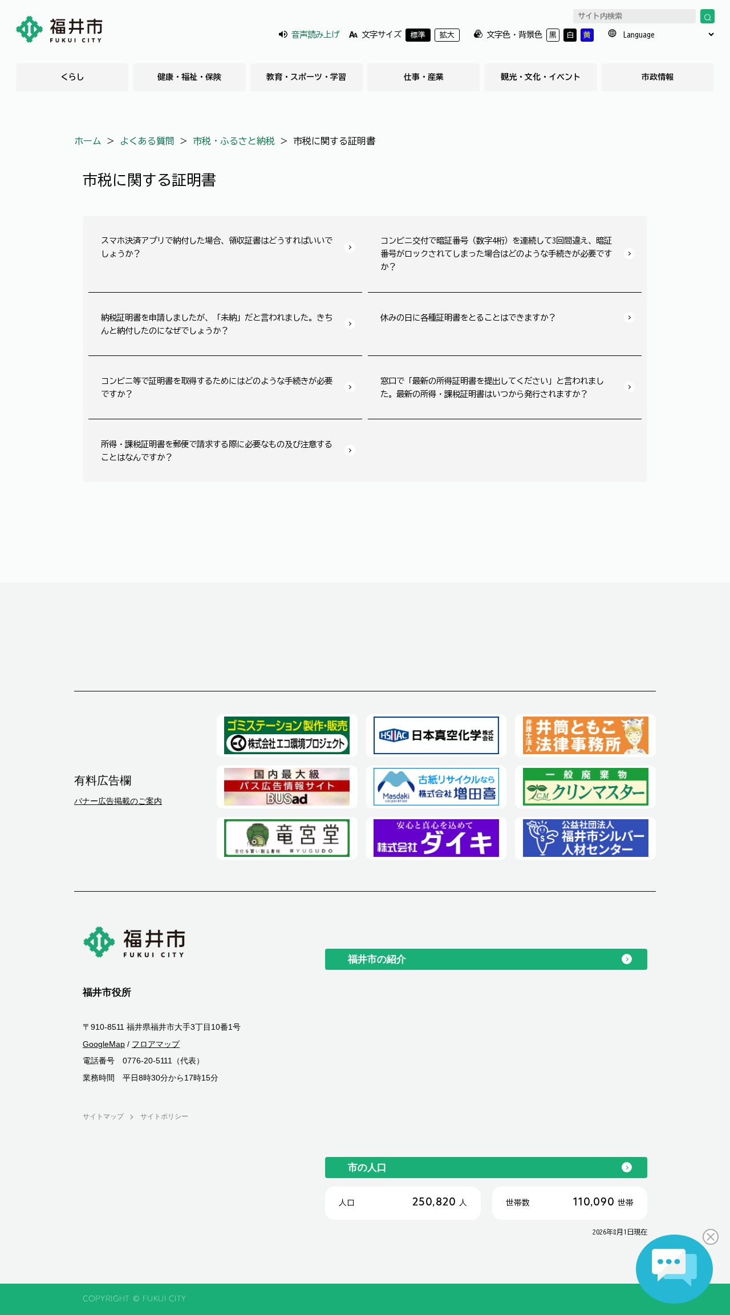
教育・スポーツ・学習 (306, 77)
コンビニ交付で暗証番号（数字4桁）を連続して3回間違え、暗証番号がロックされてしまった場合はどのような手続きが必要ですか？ (496, 253)
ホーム (88, 140)
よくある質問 (147, 140)
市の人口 (367, 1167)
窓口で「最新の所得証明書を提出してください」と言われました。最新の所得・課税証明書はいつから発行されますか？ (492, 387)
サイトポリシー (164, 1116)
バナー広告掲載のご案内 (118, 801)
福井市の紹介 (377, 959)
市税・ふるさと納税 (234, 140)
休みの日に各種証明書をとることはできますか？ (468, 317)
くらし (72, 77)
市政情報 (658, 77)
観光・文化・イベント (541, 77)
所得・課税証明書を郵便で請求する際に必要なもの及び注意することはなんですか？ (216, 451)
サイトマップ (103, 1116)
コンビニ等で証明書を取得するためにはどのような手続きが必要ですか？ (216, 387)
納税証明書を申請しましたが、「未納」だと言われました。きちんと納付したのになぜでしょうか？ (216, 324)
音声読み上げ (315, 34)
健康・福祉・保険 (189, 77)
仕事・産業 (424, 77)
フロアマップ (156, 1044)
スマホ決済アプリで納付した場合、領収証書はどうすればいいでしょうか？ (216, 247)
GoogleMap (104, 1044)
